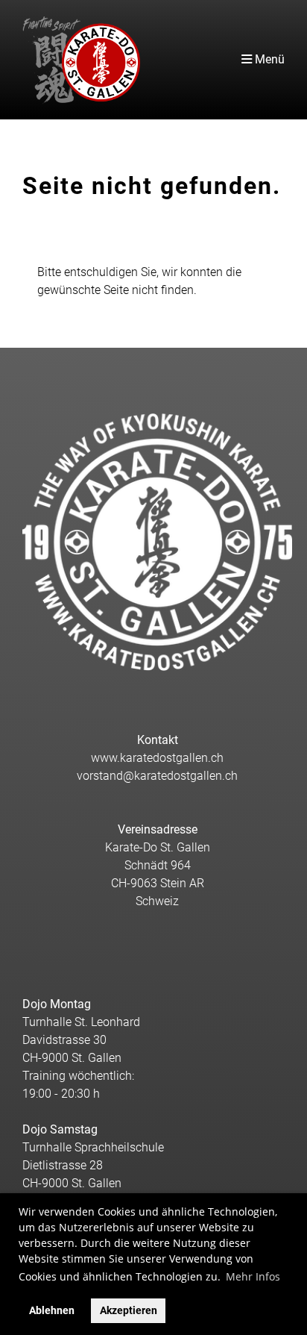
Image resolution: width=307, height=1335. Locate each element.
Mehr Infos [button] (253, 1276)
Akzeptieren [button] (128, 1310)
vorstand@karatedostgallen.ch (157, 776)
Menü (268, 59)
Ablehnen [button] (52, 1310)
